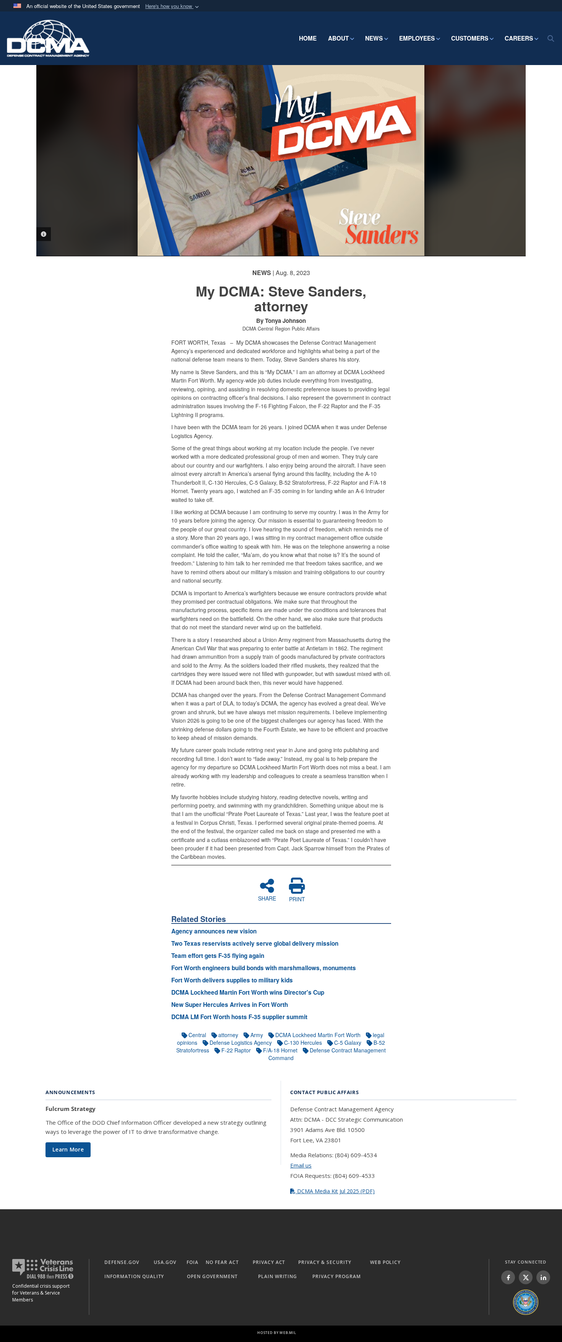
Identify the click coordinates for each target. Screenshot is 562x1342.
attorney (228, 1035)
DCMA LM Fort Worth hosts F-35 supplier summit (239, 1017)
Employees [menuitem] (417, 38)
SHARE (267, 897)
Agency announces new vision (214, 931)
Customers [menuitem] (469, 38)
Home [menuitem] (308, 38)
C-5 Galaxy (347, 1042)
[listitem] (508, 1277)
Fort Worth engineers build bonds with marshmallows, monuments (263, 968)
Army (256, 1035)
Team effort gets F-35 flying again (217, 955)
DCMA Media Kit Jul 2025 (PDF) (335, 1191)
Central (197, 1035)
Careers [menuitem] (519, 38)
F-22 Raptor (236, 1050)
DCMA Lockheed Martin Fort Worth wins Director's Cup (247, 992)
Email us (301, 1165)
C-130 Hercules (303, 1042)
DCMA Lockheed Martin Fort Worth (318, 1035)
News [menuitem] (374, 38)
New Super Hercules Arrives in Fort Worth (229, 1004)
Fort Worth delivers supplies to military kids (232, 980)
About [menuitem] (338, 38)
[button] (172, 6)
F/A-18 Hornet (280, 1050)
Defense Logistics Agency (241, 1042)
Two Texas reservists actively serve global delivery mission (254, 943)
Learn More (68, 1149)
